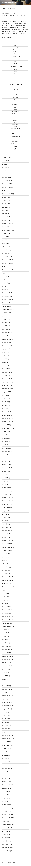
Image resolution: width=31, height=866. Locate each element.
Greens (15, 71)
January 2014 (6, 653)
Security (15, 134)
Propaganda (15, 120)
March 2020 (5, 408)
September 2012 (7, 705)
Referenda (15, 126)
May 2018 (5, 481)
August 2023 (6, 273)
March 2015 (5, 606)
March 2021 (5, 369)
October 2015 (6, 583)
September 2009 (7, 824)
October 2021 (6, 345)
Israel (15, 87)
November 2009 (7, 818)
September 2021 (7, 349)
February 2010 (6, 808)
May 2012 (5, 719)
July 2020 (5, 395)
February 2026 (6, 177)
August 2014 (6, 629)
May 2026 (5, 167)
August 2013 (6, 669)
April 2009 (5, 841)
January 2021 (6, 375)
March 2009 (5, 844)
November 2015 (6, 580)
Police (15, 118)
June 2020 (5, 398)
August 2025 (6, 197)
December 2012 (6, 695)
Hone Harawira (15, 75)
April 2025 (5, 207)
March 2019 (5, 448)
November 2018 (6, 461)
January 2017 (6, 534)
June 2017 (5, 517)
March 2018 (5, 487)
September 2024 (7, 230)
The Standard (15, 141)
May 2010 (5, 798)
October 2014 (6, 623)
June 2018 (5, 478)
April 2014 (5, 643)
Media (15, 99)
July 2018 (5, 474)
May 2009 (5, 837)
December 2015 (6, 577)
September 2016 (7, 547)
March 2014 (5, 646)
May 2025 (5, 204)
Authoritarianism (15, 47)
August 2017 (6, 511)
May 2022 (5, 322)
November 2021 (6, 342)
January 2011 (6, 771)
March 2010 (5, 804)
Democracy (15, 57)
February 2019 (6, 451)
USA (15, 149)
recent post (13, 21)
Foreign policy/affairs (15, 66)
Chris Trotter (15, 51)
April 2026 (5, 171)
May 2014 (5, 639)
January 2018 (6, 494)
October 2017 (6, 504)
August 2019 (6, 431)
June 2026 (5, 164)
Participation (15, 113)
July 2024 (5, 237)
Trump (15, 146)
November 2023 (7, 263)
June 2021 (5, 359)
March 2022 (5, 329)
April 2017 (5, 524)
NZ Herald (15, 109)
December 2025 (7, 184)
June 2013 (5, 676)
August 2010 (6, 788)
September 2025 (7, 194)
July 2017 (5, 514)
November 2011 (6, 738)
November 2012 (6, 699)
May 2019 (5, 441)
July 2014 (5, 633)
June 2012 (5, 715)
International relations (15, 84)
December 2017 (6, 497)
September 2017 (7, 507)
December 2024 (7, 220)
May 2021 (5, 362)
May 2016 (5, 560)
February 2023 (6, 293)
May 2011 (5, 758)
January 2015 (6, 613)
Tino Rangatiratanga (15, 143)
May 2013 (5, 679)
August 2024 (6, 233)
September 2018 (7, 468)
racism (15, 122)
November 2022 (7, 303)
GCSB (15, 69)
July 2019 (5, 435)
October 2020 (6, 385)
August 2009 (6, 828)
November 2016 (6, 540)
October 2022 (6, 306)
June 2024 (5, 240)
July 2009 (5, 831)
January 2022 (6, 336)
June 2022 (5, 319)
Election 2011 (15, 61)
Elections (15, 63)
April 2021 (5, 365)
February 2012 (6, 728)
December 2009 (7, 814)
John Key (15, 89)
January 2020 (6, 415)
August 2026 (6, 157)
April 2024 (5, 246)
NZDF (15, 107)
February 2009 (6, 847)
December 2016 (6, 537)
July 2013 (5, 672)
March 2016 (5, 567)
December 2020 (7, 379)
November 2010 (6, 778)
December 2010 (6, 775)
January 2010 (6, 811)
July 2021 (5, 355)
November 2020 (7, 382)
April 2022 (5, 326)
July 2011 (4, 752)
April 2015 (5, 603)
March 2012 (5, 725)
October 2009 (6, 821)
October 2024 (6, 227)
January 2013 (6, 692)
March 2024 (5, 250)
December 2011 (6, 735)
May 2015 (5, 600)
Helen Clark (15, 73)
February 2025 (6, 213)
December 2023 (7, 260)
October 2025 (6, 190)
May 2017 (5, 520)
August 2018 (6, 471)
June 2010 (5, 795)
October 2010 (6, 781)
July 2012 (5, 712)
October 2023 (6, 266)
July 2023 (5, 276)
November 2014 (6, 620)
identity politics (15, 77)
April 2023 (5, 286)
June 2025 (5, 200)
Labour (15, 94)
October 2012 (6, 702)
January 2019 (6, 454)
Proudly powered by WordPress (10, 862)
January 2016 (6, 573)
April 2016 (5, 563)
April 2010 (5, 801)
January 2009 (6, 851)
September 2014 (7, 626)
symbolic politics (15, 136)
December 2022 (7, 299)
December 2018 (6, 458)
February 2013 (6, 689)
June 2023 (5, 279)
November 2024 (7, 223)
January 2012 (6, 732)
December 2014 (6, 616)
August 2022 (6, 312)
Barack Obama (15, 49)
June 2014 (5, 636)
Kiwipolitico (10, 2)
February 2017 (6, 530)
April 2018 (5, 484)
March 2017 (5, 527)
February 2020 (6, 412)
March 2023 (5, 289)
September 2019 (7, 428)
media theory (15, 101)
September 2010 (7, 785)
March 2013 (5, 686)
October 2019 (6, 425)
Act (15, 45)
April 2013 (5, 682)
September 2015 (7, 587)
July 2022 (5, 316)
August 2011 (5, 748)
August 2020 (6, 392)
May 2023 (5, 283)
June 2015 (5, 596)
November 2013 (6, 659)
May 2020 (5, 402)
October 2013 (6, 662)
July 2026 (5, 161)
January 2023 (6, 296)
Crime (15, 53)
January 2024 (6, 256)
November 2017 (6, 501)
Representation (15, 128)
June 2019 (5, 438)
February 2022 (6, 332)
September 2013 (7, 666)
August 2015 (6, 590)
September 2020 (7, 388)
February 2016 (6, 570)
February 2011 (6, 768)
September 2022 (7, 309)
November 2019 (6, 421)
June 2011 (5, 755)
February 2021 (6, 372)
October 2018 (6, 464)
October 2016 (6, 544)
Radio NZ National (15, 124)
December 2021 (6, 339)
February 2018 (6, 491)
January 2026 (6, 180)
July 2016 (5, 553)
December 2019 (6, 418)
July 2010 (5, 791)
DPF (15, 59)
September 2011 (7, 745)
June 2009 (5, 834)
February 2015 (6, 610)
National (15, 105)
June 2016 (5, 557)
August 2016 (6, 550)
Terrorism (15, 139)
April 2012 (5, 722)
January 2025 (6, 217)
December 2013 (6, 656)
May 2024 (5, 243)
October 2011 (6, 742)
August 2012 (6, 709)
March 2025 (5, 210)
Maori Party (15, 97)
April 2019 (5, 445)
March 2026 (5, 174)
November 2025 (7, 187)
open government (15, 111)
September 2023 (7, 269)
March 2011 (5, 765)
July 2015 (5, 593)
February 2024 (6, 253)
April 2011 (5, 761)
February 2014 (6, 649)
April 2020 (5, 405)
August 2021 (6, 352)
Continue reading (7, 37)
